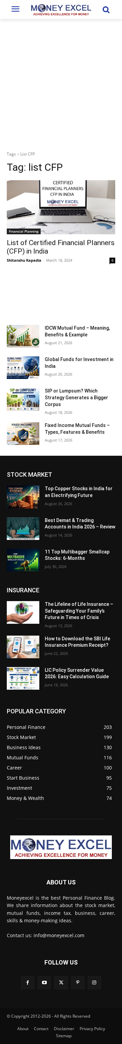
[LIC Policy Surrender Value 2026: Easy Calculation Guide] (23, 678)
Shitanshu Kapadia (24, 260)
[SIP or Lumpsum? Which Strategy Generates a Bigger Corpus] (23, 399)
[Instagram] (94, 982)
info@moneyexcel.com (59, 935)
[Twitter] (60, 982)
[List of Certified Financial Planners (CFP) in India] (61, 207)
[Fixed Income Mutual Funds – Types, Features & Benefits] (23, 433)
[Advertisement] (61, 83)
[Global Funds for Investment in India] (23, 367)
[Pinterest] (77, 982)
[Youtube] (44, 982)
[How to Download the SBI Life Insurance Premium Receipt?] (23, 647)
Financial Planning (24, 231)
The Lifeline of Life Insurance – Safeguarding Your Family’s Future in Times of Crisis (79, 610)
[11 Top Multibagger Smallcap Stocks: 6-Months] (23, 560)
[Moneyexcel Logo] (61, 9)
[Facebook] (27, 982)
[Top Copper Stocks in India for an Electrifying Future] (23, 496)
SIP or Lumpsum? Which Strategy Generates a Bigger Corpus (76, 397)
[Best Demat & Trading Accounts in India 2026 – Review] (23, 528)
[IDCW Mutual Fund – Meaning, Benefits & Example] (23, 336)
